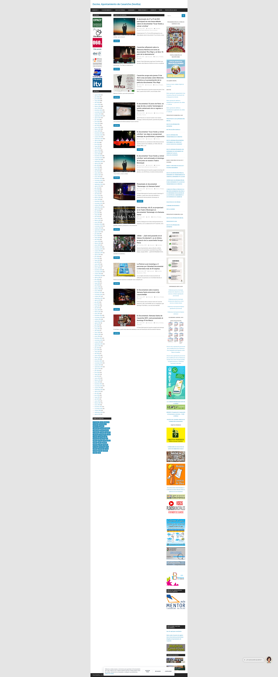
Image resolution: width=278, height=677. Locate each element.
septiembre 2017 (99, 298)
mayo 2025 (97, 123)
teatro (100, 450)
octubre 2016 (98, 319)
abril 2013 (97, 399)
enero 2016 (97, 336)
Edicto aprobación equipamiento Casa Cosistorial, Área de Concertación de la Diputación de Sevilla (176, 95)
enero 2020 (97, 245)
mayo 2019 (97, 260)
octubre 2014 (98, 365)
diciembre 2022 (98, 178)
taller (106, 448)
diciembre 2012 (98, 406)
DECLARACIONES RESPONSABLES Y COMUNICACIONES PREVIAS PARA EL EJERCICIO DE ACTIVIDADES (176, 489)
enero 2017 (97, 313)
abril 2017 (97, 307)
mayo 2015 (97, 351)
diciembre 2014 (98, 361)
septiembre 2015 (99, 344)
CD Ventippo (96, 432)
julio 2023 (97, 165)
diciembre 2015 (98, 338)
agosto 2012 (97, 414)
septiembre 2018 (99, 275)
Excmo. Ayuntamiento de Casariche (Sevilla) (117, 4)
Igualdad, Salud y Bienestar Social (145, 30)
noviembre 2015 (98, 340)
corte (108, 434)
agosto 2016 (97, 323)
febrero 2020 (98, 243)
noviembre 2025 (99, 112)
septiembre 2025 (99, 116)
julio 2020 (97, 233)
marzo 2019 (97, 264)
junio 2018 (97, 281)
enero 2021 (97, 222)
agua (101, 422)
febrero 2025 (98, 129)
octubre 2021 (98, 205)
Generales (157, 28)
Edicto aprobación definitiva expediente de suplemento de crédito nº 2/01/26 (176, 102)
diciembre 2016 (98, 315)
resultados (102, 446)
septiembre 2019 (99, 252)
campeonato (96, 428)
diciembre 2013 (98, 384)
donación (102, 438)
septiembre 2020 (99, 230)
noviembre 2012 (98, 408)
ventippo (105, 450)
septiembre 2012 (99, 412)
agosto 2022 (98, 186)
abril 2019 (97, 262)
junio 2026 (97, 98)
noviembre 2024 (99, 135)
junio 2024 (97, 144)
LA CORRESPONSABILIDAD (174, 401)
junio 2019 (97, 258)
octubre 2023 (98, 159)
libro (99, 442)
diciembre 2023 (98, 155)
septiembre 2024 (99, 138)
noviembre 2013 (98, 385)
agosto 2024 (98, 140)
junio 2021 (97, 212)
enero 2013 (97, 404)
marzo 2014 (97, 378)
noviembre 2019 (98, 249)
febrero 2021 (98, 220)
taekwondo (101, 448)
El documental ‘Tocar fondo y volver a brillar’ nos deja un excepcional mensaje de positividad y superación (150, 134)
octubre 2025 (98, 114)
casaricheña (96, 430)
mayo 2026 (97, 100)
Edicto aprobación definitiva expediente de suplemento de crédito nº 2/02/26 (176, 109)
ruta (107, 446)
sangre (95, 448)
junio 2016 (97, 327)
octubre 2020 (98, 228)
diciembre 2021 (98, 201)
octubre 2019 (98, 250)
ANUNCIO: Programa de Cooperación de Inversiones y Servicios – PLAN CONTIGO (176, 414)
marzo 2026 (97, 104)
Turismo (144, 114)
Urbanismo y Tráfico (141, 273)
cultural (100, 436)
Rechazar (158, 671)
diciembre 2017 (98, 292)
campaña (102, 426)
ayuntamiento (102, 424)
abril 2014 (97, 376)
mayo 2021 (97, 214)
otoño (100, 444)
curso (105, 436)
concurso (95, 434)
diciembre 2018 (98, 269)
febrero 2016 (98, 334)
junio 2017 (97, 304)
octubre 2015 (98, 342)
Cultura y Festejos (159, 56)
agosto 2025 (98, 117)
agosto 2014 (97, 368)
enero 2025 (97, 131)
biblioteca (95, 426)
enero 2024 (97, 154)
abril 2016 (97, 330)
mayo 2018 (97, 283)
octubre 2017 (98, 296)
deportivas (96, 438)
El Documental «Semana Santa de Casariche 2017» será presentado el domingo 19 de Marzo (150, 318)
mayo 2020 (97, 237)
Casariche (95, 10)
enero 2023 (97, 176)
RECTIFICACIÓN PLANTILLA (173, 129)
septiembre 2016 (99, 321)
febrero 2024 (98, 152)
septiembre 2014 (99, 366)
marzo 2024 (97, 150)
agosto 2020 (98, 231)
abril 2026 (97, 102)
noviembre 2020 (99, 226)
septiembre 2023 (99, 161)
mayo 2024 (97, 146)
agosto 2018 (97, 277)
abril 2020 (97, 239)
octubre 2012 (98, 410)
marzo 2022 (97, 195)
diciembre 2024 (98, 133)
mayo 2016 (97, 328)
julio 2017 (97, 302)
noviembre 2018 (98, 271)
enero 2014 (97, 382)
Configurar (168, 671)
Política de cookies (109, 673)
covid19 (95, 436)
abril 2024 (97, 148)
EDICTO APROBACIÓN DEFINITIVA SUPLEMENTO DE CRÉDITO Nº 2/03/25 (175, 142)
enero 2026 (97, 108)
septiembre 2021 (99, 207)
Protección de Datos (171, 10)
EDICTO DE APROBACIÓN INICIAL (175, 218)
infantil (95, 442)
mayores (104, 442)
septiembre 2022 (99, 184)
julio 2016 (97, 325)
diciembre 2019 (98, 247)
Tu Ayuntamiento (106, 10)
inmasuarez (150, 28)
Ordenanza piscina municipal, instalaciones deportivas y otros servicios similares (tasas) (176, 301)
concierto (107, 432)
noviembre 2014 (98, 363)
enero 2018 (97, 290)
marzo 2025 (97, 127)
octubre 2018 (98, 273)
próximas (105, 444)
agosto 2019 (97, 254)
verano (95, 452)
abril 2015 (97, 353)
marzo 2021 (97, 218)
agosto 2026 (98, 95)
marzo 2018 (97, 287)
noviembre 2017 (98, 294)
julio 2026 (97, 97)
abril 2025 (97, 125)
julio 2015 (97, 347)
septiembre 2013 (99, 389)
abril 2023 (97, 171)
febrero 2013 (98, 403)
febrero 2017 (98, 311)
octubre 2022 (98, 182)
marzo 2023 (97, 173)
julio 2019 (97, 256)
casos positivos (104, 430)
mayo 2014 (97, 374)
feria (104, 440)
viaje (99, 452)
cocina (102, 432)
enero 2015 (97, 359)
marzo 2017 (97, 309)
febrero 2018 (98, 289)
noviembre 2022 (99, 180)
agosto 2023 (98, 163)
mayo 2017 (97, 306)
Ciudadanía (131, 10)
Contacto (153, 10)
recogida (95, 446)
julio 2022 (97, 188)
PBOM (160, 10)
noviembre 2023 (99, 157)
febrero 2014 (98, 380)
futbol (108, 440)
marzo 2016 (97, 332)
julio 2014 (97, 370)
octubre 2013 (98, 387)
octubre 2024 (98, 136)
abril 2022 (97, 193)
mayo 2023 (97, 169)
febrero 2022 (98, 197)
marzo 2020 (97, 241)
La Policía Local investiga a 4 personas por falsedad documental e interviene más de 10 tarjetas (150, 266)
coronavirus (102, 434)
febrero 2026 (98, 106)
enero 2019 (97, 268)
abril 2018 (97, 285)
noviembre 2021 (98, 203)
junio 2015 (97, 349)
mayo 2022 (97, 192)
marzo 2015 (97, 355)
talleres (95, 450)
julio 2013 (97, 393)
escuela (100, 440)
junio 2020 (97, 235)
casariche (107, 428)
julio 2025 (97, 119)
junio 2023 (97, 167)
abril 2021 (97, 216)
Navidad (95, 444)
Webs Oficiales (142, 10)
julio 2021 (97, 211)
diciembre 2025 (98, 110)
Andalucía (106, 422)
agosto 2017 (97, 300)
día (107, 438)
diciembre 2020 (98, 224)
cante (102, 428)
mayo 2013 (97, 397)
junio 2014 (97, 372)
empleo (95, 440)
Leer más (116, 40)
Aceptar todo (147, 671)
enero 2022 (97, 199)
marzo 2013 (97, 401)
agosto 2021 (97, 209)
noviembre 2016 (98, 317)
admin (148, 217)
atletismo (95, 424)
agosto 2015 (97, 346)
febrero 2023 (98, 174)
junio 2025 (97, 121)
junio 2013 (97, 395)
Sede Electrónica (120, 10)
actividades (96, 422)
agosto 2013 (97, 391)
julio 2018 (97, 279)
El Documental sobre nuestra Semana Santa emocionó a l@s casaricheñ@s (148, 292)
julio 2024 (97, 142)
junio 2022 (97, 190)
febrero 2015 (98, 357)
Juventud (155, 30)
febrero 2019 (98, 266)
